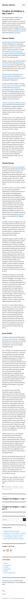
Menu (23, 4)
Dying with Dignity (17, 167)
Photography (7, 569)
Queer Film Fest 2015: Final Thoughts (14, 538)
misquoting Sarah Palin (13, 78)
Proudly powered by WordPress (17, 598)
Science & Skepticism (7, 487)
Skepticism (6, 489)
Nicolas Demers (8, 5)
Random (6, 571)
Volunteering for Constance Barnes (13, 537)
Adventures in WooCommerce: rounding (15, 533)
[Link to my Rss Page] (7, 550)
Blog (3, 590)
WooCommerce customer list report (13, 535)
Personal (21, 486)
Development (7, 565)
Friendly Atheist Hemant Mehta (10, 42)
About (4, 594)
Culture (6, 563)
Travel (11, 489)
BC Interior (21, 487)
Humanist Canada (18, 30)
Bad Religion (16, 487)
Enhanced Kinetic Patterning (11, 531)
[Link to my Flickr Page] (4, 550)
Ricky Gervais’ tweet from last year (11, 85)
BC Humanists (17, 32)
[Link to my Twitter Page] (11, 550)
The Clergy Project (7, 339)
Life (3, 489)
